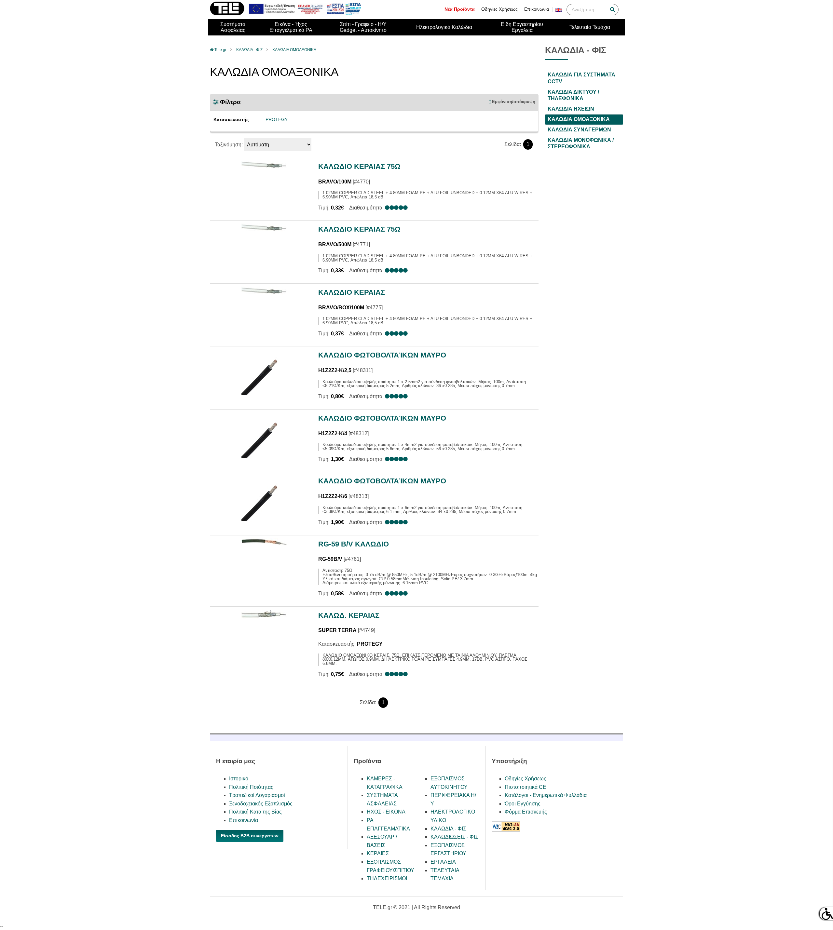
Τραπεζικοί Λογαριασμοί (257, 795)
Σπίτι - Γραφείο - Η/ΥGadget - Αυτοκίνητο (363, 27)
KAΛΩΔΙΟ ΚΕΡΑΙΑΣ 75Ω (359, 166)
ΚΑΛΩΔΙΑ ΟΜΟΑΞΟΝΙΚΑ (294, 49)
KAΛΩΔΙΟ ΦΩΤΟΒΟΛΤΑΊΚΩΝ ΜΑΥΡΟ (382, 355)
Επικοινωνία (536, 9)
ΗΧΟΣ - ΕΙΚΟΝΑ (386, 812)
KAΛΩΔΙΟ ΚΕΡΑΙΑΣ (351, 292)
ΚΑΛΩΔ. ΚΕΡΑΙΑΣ (348, 615)
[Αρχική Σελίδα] (227, 13)
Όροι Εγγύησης (522, 803)
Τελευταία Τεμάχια (589, 27)
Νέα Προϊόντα (459, 9)
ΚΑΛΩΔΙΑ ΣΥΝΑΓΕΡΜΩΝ (579, 129)
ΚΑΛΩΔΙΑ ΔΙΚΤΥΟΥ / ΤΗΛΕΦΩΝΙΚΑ (573, 95)
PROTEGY (277, 119)
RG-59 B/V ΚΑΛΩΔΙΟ (353, 544)
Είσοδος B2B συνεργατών (250, 835)
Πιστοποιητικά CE (525, 787)
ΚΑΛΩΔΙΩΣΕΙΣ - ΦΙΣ (454, 837)
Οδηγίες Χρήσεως (499, 9)
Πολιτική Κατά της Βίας (255, 812)
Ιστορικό (238, 778)
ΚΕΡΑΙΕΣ (378, 853)
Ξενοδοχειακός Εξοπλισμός (261, 803)
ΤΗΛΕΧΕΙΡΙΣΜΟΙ (387, 878)
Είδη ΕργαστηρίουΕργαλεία (522, 27)
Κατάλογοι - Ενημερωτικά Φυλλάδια (546, 795)
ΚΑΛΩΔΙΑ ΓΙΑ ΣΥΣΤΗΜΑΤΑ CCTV (581, 78)
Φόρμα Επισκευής (526, 812)
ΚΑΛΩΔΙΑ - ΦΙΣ (249, 49)
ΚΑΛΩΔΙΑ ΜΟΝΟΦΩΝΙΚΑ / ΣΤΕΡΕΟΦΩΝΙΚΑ (581, 143)
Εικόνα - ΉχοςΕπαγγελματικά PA (290, 27)
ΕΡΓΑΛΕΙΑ (443, 862)
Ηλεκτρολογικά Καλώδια (444, 27)
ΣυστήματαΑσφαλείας (232, 27)
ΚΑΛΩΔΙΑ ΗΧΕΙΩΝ (571, 109)
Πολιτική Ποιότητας (251, 787)
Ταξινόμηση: (229, 144)
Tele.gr (220, 49)
